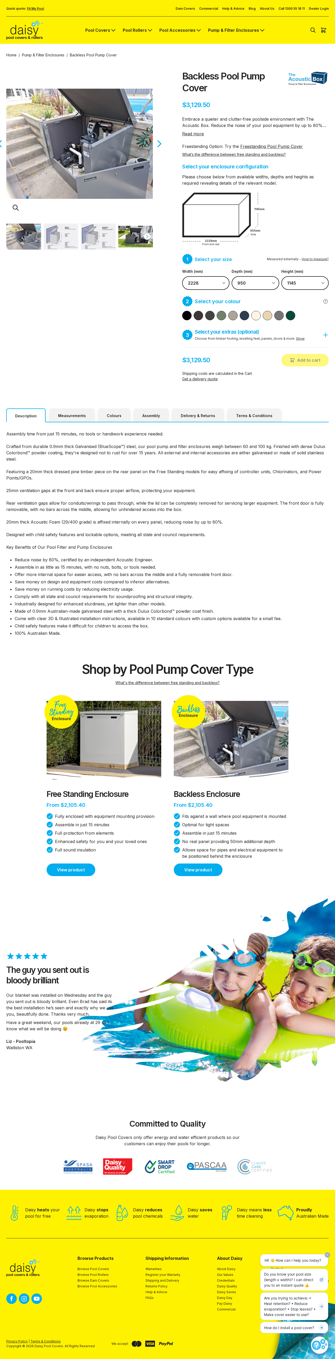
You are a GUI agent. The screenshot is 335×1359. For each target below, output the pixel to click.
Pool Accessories (177, 30)
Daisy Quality (227, 1286)
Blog (252, 8)
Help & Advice (233, 8)
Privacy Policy (17, 1341)
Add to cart (308, 360)
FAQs (150, 1298)
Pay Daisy (224, 1303)
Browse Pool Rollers (93, 1275)
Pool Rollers (135, 30)
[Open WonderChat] (319, 1345)
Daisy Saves (226, 1292)
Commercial (208, 8)
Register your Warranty (163, 1275)
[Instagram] (24, 1298)
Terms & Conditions (45, 1341)
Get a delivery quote (200, 379)
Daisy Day (224, 1298)
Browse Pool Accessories (97, 1286)
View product (71, 869)
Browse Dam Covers (93, 1280)
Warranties (154, 1269)
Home (11, 55)
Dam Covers (185, 8)
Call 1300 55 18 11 (291, 8)
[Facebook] (11, 1298)
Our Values (225, 1275)
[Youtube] (36, 1298)
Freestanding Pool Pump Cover (271, 146)
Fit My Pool (35, 8)
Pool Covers (97, 30)
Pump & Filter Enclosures (233, 30)
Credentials (226, 1280)
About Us (267, 8)
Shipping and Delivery (162, 1280)
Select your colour (213, 301)
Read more (193, 133)
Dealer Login (319, 8)
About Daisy (226, 1269)
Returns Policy (157, 1286)
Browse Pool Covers (93, 1269)
